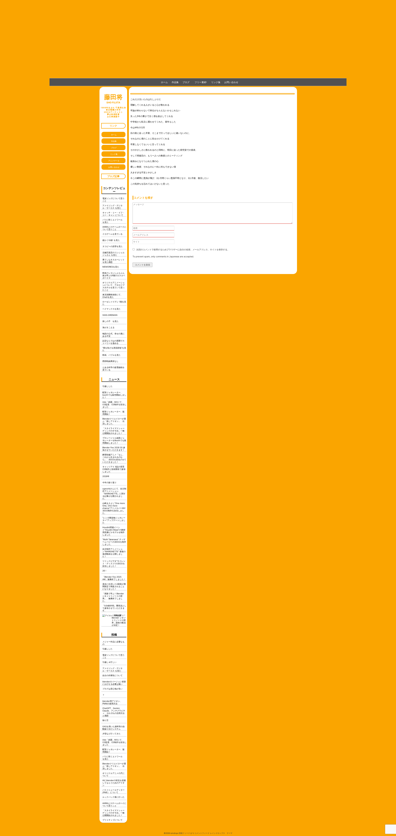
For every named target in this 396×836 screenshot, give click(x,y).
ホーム (164, 82)
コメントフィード (202, 833)
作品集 (175, 82)
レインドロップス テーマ (221, 833)
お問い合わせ (231, 82)
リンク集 (215, 82)
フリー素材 (202, 82)
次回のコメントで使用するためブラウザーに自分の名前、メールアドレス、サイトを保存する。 (182, 249)
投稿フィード (184, 833)
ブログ (186, 82)
